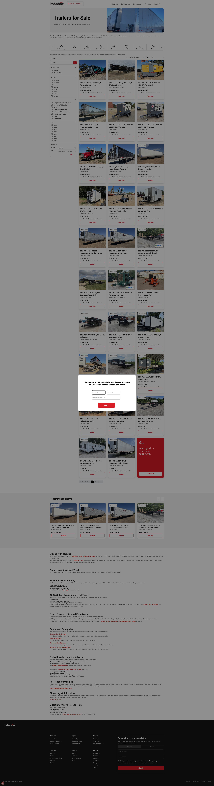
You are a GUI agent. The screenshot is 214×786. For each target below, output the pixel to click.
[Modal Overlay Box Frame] (107, 393)
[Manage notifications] (2, 783)
